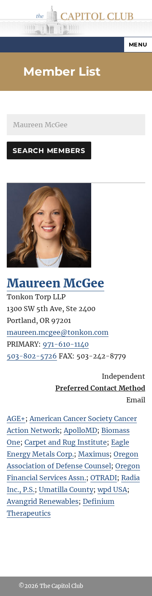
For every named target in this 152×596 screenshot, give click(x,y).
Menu (138, 44)
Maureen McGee (55, 283)
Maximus (93, 454)
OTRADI (103, 477)
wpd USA (112, 489)
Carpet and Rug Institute (65, 442)
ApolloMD (80, 430)
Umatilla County (66, 489)
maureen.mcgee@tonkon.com (58, 332)
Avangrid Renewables (43, 501)
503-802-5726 (32, 356)
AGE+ (16, 418)
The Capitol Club (61, 586)
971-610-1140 (66, 344)
